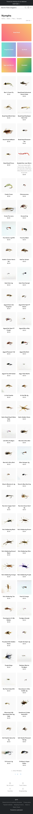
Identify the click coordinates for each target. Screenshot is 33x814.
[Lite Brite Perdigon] (9, 431)
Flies (13, 18)
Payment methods (7, 804)
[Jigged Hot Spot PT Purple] (9, 319)
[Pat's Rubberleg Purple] (24, 565)
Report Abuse (16, 807)
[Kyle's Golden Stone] (24, 408)
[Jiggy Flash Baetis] (24, 364)
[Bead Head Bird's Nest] (9, 107)
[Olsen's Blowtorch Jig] (9, 475)
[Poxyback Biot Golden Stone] (9, 632)
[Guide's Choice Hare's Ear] (9, 250)
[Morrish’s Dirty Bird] (9, 453)
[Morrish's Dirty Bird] (24, 431)
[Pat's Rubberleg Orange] (9, 565)
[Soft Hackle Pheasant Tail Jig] (24, 729)
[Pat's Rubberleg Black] (9, 520)
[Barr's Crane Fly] (9, 83)
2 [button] (17, 774)
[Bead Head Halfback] (9, 130)
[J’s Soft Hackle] (9, 386)
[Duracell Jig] (24, 207)
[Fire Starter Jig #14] (9, 228)
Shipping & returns (19, 804)
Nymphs (19, 18)
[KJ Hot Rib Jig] (24, 386)
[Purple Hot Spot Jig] (24, 632)
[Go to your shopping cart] (28, 7)
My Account (10, 785)
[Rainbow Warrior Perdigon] (24, 656)
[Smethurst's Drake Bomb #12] (24, 703)
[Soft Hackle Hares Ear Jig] (9, 729)
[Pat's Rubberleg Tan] (9, 587)
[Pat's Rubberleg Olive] (24, 542)
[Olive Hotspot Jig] (24, 453)
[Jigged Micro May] (24, 319)
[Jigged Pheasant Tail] (9, 343)
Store (8, 18)
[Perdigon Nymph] (24, 609)
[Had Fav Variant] (24, 250)
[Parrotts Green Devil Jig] (24, 497)
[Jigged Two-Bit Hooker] (9, 364)
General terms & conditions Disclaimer (12, 802)
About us (27, 804)
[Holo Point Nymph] (24, 274)
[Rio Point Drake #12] (9, 680)
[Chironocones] (24, 185)
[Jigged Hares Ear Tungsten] (9, 296)
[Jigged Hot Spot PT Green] (24, 296)
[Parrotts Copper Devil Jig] (9, 497)
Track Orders (23, 785)
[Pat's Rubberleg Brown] (24, 520)
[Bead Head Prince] (9, 154)
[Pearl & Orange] (24, 587)
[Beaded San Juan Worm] (24, 154)
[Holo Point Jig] (9, 274)
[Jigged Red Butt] (24, 343)
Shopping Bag (23, 791)
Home (3, 18)
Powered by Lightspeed (16, 810)
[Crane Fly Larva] (9, 207)
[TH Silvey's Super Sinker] (24, 752)
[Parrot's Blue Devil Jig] (24, 475)
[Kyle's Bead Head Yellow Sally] (9, 408)
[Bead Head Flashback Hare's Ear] (24, 107)
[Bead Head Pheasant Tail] (24, 130)
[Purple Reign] (9, 656)
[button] (8, 7)
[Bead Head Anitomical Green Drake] (24, 83)
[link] (16, 4)
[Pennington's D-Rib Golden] (9, 609)
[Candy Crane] (9, 185)
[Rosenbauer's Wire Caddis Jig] (24, 680)
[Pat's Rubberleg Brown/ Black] (9, 542)
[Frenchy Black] (24, 228)
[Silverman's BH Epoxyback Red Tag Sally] (9, 703)
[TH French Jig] (9, 752)
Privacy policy (27, 802)
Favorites (10, 791)
